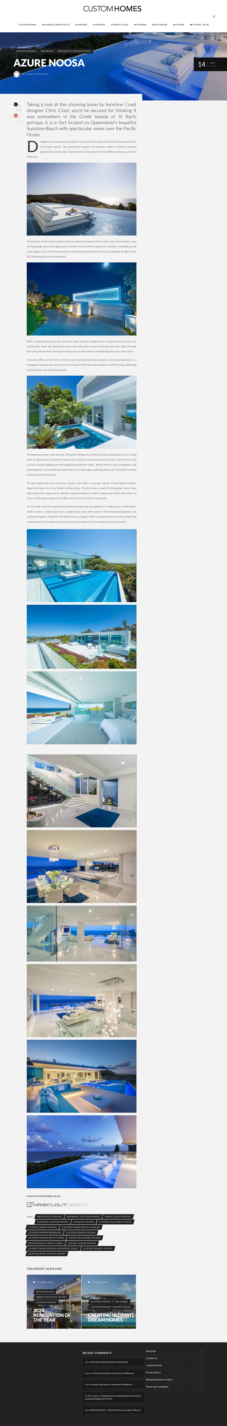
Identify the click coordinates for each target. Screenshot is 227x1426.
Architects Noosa (49, 1216)
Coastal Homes (84, 1222)
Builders (122, 1301)
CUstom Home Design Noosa (81, 1227)
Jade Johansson (38, 74)
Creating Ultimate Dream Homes (111, 1317)
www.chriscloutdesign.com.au (44, 1195)
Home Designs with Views (45, 1243)
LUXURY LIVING (119, 24)
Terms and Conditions (157, 1386)
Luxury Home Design (82, 1243)
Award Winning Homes (51, 1297)
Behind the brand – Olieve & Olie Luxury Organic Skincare (116, 1410)
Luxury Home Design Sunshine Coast (53, 1248)
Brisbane (47, 51)
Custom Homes (26, 51)
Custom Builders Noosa (115, 1222)
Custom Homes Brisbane (44, 1232)
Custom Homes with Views (46, 1238)
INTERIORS (81, 24)
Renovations (45, 1291)
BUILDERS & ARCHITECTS (55, 24)
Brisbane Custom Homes (74, 51)
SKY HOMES (140, 24)
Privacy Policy (153, 1372)
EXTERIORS (99, 24)
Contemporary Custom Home (111, 1307)
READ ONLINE (160, 24)
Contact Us (151, 1358)
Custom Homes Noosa (80, 1232)
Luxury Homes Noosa (97, 1248)
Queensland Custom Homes (46, 1253)
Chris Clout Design (118, 1216)
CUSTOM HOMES (27, 24)
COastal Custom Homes (53, 1222)
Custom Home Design (42, 1227)
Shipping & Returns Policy (159, 1379)
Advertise (151, 1351)
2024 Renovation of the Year (52, 1315)
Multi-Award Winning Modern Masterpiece (109, 1362)
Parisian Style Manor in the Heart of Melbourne (114, 1373)
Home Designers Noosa (84, 1238)
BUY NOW (178, 24)
